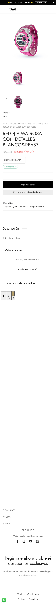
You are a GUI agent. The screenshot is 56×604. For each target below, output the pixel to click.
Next (5, 116)
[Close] (54, 3)
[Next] (9, 295)
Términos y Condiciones (28, 594)
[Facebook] (17, 541)
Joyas (15, 206)
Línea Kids (31, 123)
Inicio (5, 123)
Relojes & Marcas (17, 123)
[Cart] (51, 9)
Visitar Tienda (41, 3)
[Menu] (4, 9)
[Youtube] (31, 541)
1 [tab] (13, 293)
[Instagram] (24, 541)
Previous (6, 112)
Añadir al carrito (28, 184)
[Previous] (3, 295)
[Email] (38, 541)
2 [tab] (13, 298)
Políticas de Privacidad (28, 599)
